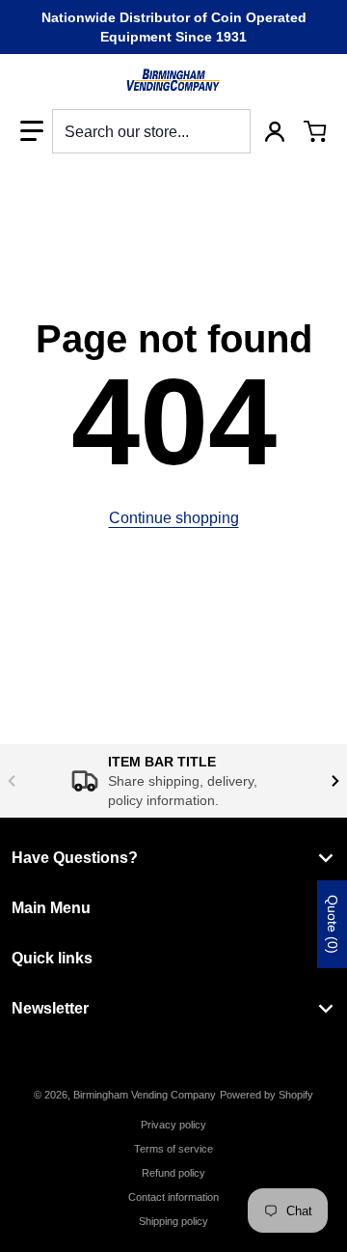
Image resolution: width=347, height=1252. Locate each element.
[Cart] (315, 131)
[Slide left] (11, 781)
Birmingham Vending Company (144, 1094)
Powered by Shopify (266, 1094)
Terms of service (173, 1149)
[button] (32, 131)
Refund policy (173, 1173)
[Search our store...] (228, 131)
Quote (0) (332, 924)
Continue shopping (174, 518)
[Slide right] (335, 781)
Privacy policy (173, 1124)
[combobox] (151, 131)
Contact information (173, 1197)
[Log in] (274, 131)
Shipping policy (173, 1221)
